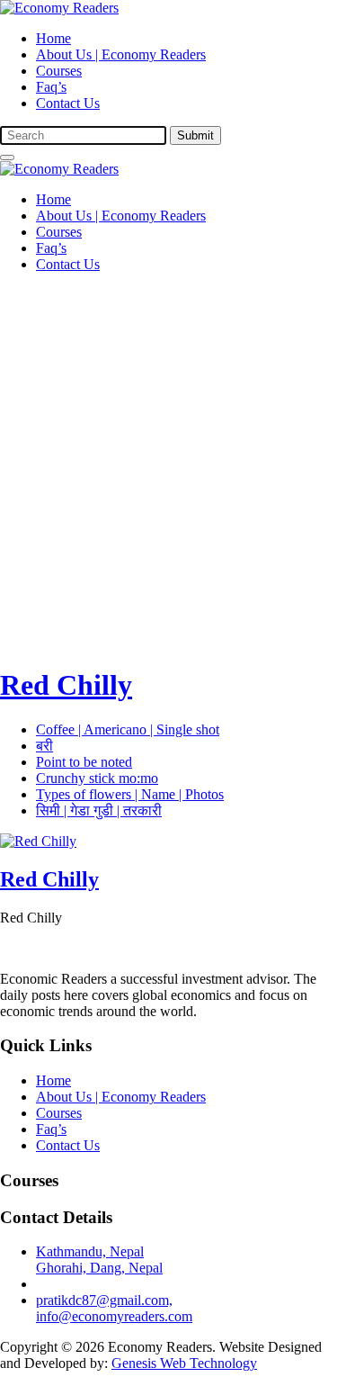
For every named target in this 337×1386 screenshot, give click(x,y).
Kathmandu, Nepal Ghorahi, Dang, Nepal (99, 1259)
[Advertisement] (168, 456)
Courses (59, 70)
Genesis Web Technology (184, 1363)
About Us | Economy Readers (121, 54)
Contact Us (68, 103)
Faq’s (51, 86)
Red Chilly (66, 685)
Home (53, 38)
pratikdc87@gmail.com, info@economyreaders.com (114, 1308)
